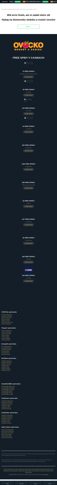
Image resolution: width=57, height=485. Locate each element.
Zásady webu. (28, 472)
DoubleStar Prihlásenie (6, 416)
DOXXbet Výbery (5, 367)
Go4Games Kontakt (6, 408)
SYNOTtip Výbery (5, 320)
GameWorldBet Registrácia (8, 386)
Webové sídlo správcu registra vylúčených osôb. (15, 469)
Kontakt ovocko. (50, 470)
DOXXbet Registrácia (6, 361)
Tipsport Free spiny (6, 333)
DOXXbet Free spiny (6, 364)
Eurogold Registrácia (6, 346)
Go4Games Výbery (6, 407)
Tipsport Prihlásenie (6, 332)
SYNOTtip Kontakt (6, 324)
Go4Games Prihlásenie (7, 402)
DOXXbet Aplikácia (5, 368)
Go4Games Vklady (5, 405)
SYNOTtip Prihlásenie (6, 316)
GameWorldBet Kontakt (7, 394)
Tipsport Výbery (5, 336)
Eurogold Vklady (5, 351)
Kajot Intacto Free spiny (7, 432)
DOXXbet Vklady (5, 365)
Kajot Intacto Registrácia (7, 429)
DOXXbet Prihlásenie (6, 362)
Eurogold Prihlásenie (6, 348)
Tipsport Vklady (5, 335)
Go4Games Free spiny (6, 404)
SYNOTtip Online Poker (7, 322)
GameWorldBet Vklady (6, 391)
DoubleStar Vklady (5, 420)
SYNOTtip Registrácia (6, 314)
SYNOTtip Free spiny (6, 317)
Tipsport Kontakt (5, 339)
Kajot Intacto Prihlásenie (7, 431)
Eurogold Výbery (5, 352)
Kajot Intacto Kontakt (6, 437)
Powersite (45, 474)
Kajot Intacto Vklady (6, 434)
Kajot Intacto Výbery (6, 435)
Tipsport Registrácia (6, 330)
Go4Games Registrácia (7, 400)
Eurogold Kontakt (5, 354)
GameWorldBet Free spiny (7, 389)
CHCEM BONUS (28, 76)
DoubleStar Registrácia (7, 415)
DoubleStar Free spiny (6, 418)
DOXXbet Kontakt (5, 370)
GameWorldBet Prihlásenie (7, 388)
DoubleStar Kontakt (6, 423)
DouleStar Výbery (5, 421)
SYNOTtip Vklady (5, 319)
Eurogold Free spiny (6, 349)
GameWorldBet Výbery (7, 392)
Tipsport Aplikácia (5, 338)
